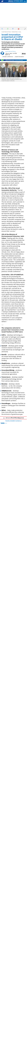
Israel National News (6, 31)
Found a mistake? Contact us (13, 420)
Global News (15, 31)
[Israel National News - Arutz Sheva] (15, 1)
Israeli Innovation (19, 56)
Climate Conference (7, 56)
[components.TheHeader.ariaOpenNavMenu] (4, 1)
